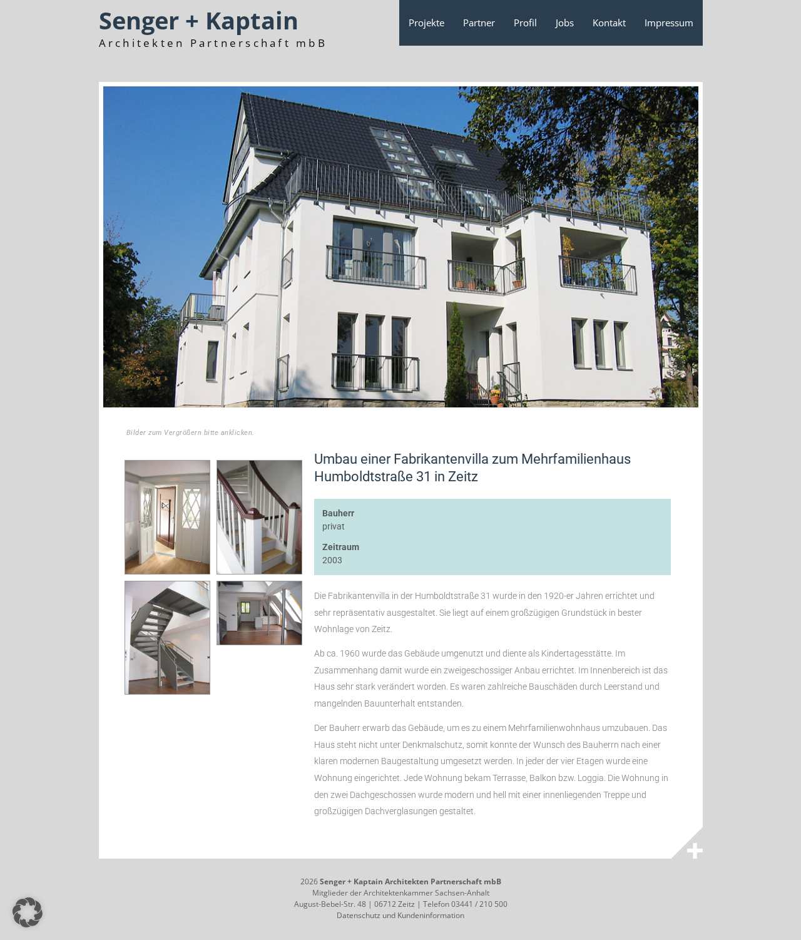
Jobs (565, 22)
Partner (479, 22)
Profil (525, 22)
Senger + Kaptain (198, 20)
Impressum (669, 22)
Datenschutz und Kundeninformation (400, 915)
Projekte (426, 22)
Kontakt (609, 22)
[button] (27, 912)
